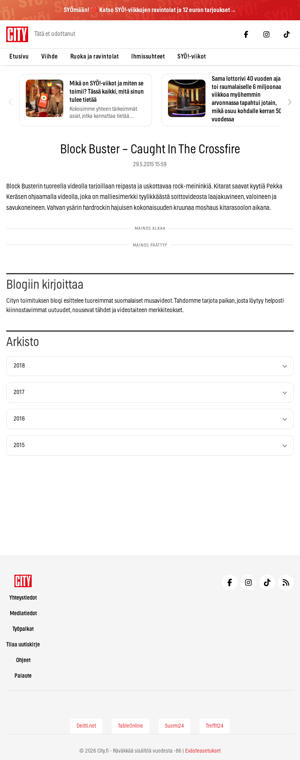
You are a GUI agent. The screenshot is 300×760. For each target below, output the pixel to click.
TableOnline (130, 726)
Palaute (23, 676)
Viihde (49, 56)
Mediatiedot (23, 613)
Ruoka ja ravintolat (94, 56)
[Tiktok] (287, 34)
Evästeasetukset (203, 751)
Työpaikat (23, 629)
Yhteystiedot (23, 598)
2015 (19, 445)
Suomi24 (174, 726)
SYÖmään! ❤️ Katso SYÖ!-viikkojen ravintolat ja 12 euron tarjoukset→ (150, 10)
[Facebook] (246, 34)
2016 (19, 419)
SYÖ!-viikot (191, 56)
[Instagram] (266, 34)
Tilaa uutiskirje (23, 645)
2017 (19, 392)
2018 (19, 366)
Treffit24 (214, 726)
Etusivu (19, 56)
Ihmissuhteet (148, 56)
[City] (23, 581)
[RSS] (286, 582)
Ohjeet (23, 660)
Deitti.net (86, 726)
